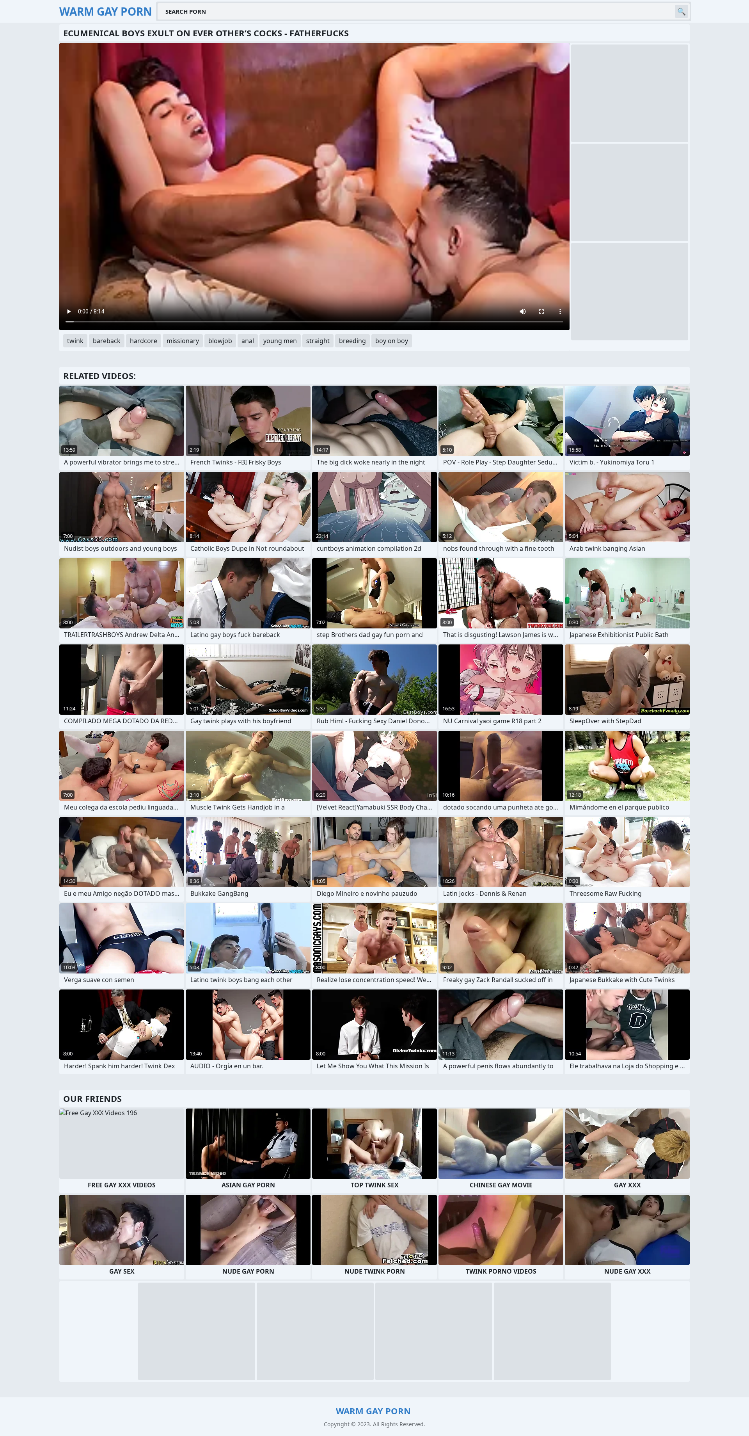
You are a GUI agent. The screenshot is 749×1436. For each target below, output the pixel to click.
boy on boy (391, 340)
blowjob (220, 340)
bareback (107, 340)
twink (75, 340)
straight (318, 340)
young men (280, 340)
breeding (352, 340)
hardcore (143, 340)
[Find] (681, 11)
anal (247, 340)
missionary (183, 340)
